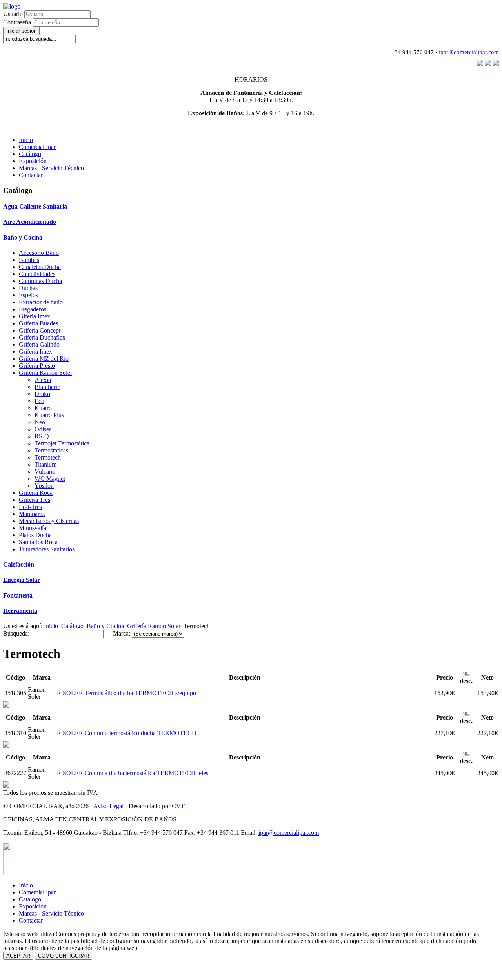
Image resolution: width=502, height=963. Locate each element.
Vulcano (45, 471)
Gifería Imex (34, 316)
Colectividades (37, 274)
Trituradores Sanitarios (47, 549)
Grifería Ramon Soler (45, 372)
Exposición (33, 161)
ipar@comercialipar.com (469, 52)
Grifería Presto (37, 365)
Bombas (29, 259)
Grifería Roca (36, 492)
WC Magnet (50, 478)
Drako (42, 394)
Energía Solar (21, 579)
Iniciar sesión (21, 31)
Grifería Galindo (39, 344)
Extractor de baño (41, 302)
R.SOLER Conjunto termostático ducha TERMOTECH (126, 733)
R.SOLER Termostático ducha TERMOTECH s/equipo (126, 693)
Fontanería (18, 595)
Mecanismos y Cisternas (49, 521)
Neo (40, 422)
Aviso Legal (108, 806)
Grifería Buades (38, 323)
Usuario (13, 14)
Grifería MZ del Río (44, 358)
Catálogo (30, 154)
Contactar (31, 175)
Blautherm (47, 386)
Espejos (28, 295)
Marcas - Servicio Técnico (51, 168)
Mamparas (32, 514)
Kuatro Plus (49, 415)
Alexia (43, 379)
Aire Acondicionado (29, 221)
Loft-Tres (30, 506)
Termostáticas (51, 450)
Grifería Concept (39, 330)
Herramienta (20, 610)
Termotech (48, 457)
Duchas (28, 288)
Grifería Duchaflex (42, 337)
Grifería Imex (35, 351)
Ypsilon (44, 485)
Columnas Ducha (40, 281)
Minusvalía (32, 528)
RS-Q (42, 436)
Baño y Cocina (22, 237)
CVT (178, 806)
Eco (39, 401)
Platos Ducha (35, 535)
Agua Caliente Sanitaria (35, 206)
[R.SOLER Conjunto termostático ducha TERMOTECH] (6, 705)
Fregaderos (32, 309)
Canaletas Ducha (40, 266)
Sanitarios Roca (38, 542)
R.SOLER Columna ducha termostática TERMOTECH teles (132, 773)
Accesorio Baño (39, 252)
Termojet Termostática (62, 443)
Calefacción (18, 564)
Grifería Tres (34, 499)
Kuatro (43, 408)
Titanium (45, 464)
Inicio (26, 139)
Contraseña (18, 22)
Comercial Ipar (37, 147)
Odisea (43, 429)
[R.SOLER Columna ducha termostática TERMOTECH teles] (6, 745)
